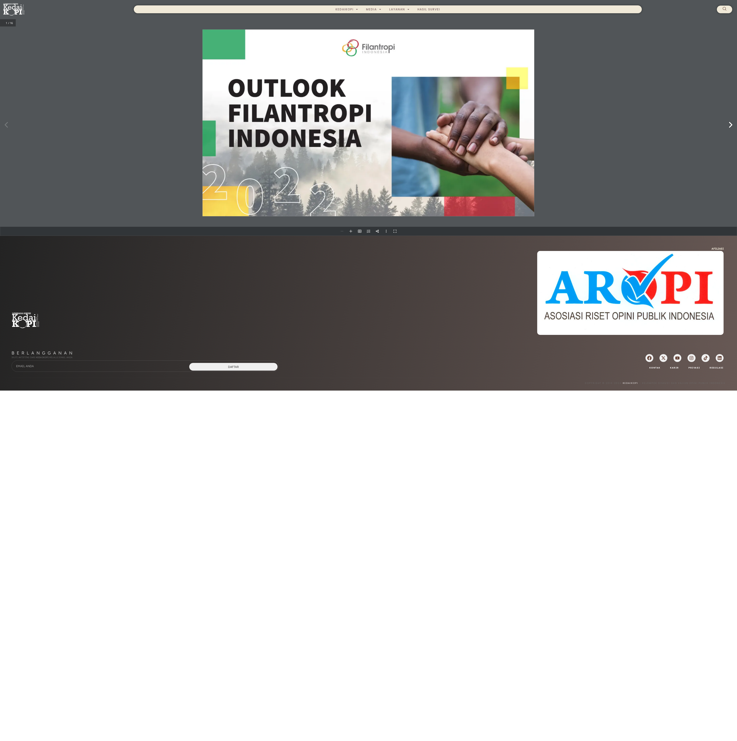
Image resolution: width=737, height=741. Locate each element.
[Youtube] (677, 358)
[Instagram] (691, 358)
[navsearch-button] (724, 9)
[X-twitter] (663, 358)
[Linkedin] (720, 358)
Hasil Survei (428, 9)
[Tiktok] (705, 358)
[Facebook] (649, 358)
